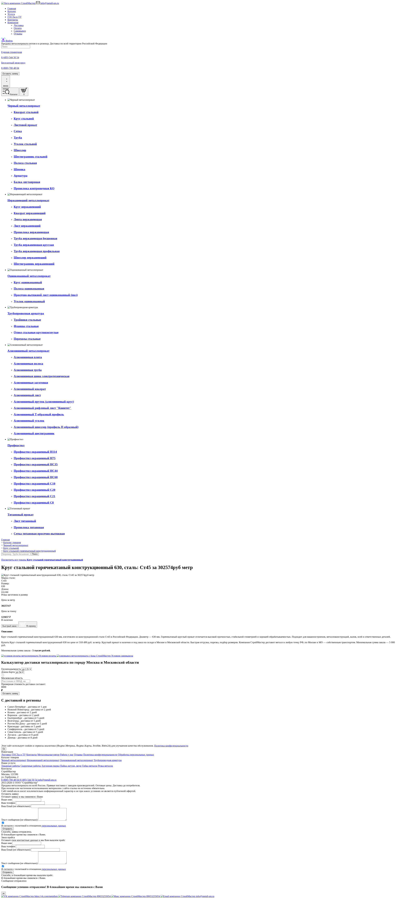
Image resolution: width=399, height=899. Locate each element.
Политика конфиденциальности (171, 745)
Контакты (12, 19)
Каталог (11, 11)
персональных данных (53, 825)
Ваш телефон (8, 803)
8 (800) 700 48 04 (10, 780)
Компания (12, 22)
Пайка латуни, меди (71, 765)
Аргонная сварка (50, 765)
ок (3, 893)
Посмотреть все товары (42, 559)
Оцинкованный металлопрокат (76, 760)
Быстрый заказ (9, 626)
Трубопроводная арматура (108, 760)
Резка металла (105, 765)
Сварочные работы (31, 765)
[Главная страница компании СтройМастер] (18, 3)
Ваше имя (6, 799)
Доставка (19, 25)
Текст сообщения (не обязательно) (19, 819)
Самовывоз (20, 31)
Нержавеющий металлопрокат (43, 760)
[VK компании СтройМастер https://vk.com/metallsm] (29, 896)
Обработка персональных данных (136, 754)
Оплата (18, 28)
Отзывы (18, 33)
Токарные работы (10, 765)
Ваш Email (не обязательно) (15, 806)
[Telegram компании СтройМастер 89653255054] (84, 896)
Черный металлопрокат (13, 760)
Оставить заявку (10, 73)
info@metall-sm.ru (47, 780)
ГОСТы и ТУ (14, 17)
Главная (11, 8)
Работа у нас (66, 754)
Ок (3, 749)
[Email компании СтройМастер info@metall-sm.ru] (187, 896)
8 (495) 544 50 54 (29, 780)
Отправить (7, 829)
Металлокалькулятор (48, 754)
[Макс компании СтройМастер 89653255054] (136, 896)
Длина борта (8, 672)
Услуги (11, 14)
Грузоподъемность (11, 669)
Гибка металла (89, 765)
